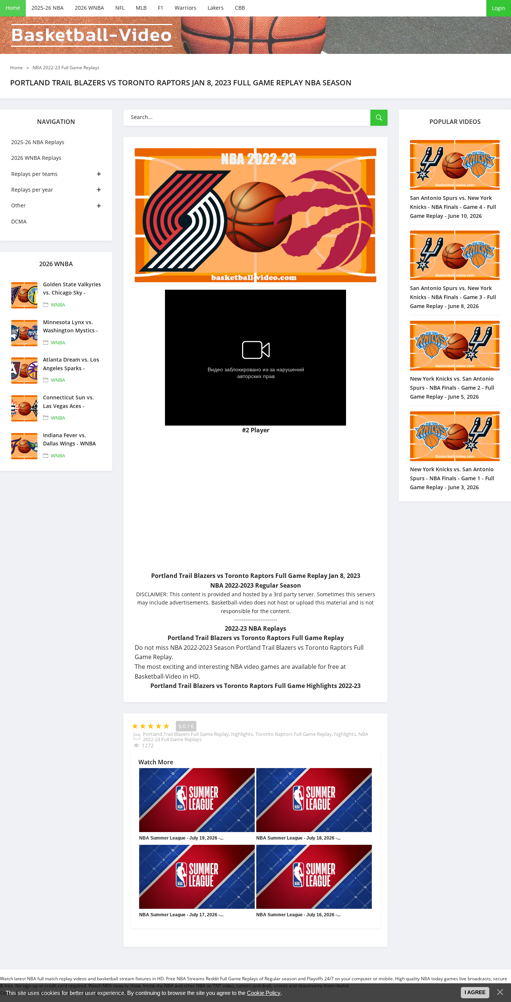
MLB (141, 7)
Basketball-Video (91, 35)
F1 (160, 7)
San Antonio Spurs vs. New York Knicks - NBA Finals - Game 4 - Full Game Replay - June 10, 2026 (453, 206)
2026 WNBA (89, 7)
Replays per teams (34, 173)
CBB (240, 7)
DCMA (19, 221)
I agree (475, 992)
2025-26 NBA (47, 7)
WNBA (58, 304)
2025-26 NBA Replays (37, 142)
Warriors (185, 7)
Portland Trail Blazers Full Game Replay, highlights (198, 734)
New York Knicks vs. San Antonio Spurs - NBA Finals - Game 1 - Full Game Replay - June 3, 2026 (452, 478)
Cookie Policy (264, 993)
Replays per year (32, 189)
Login (498, 8)
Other (18, 205)
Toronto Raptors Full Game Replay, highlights (306, 734)
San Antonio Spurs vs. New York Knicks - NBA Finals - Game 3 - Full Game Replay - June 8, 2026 (453, 297)
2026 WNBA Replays (36, 157)
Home (13, 7)
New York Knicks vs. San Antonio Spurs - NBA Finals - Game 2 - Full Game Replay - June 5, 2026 (452, 387)
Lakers (216, 7)
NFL (120, 7)
